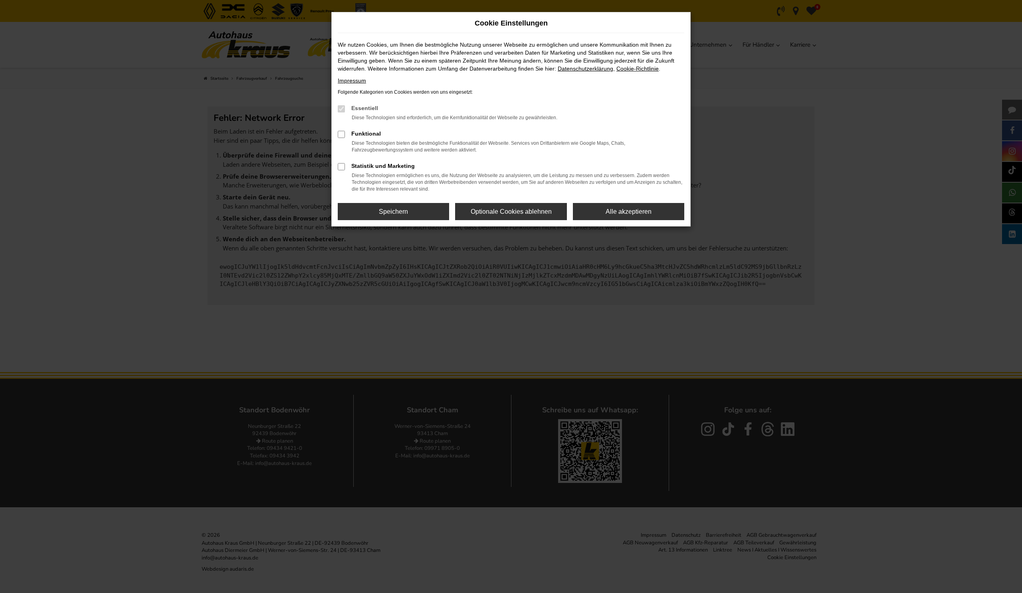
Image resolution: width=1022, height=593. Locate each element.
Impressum (352, 80)
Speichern (393, 211)
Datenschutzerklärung (585, 68)
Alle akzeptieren (629, 211)
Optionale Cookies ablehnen (511, 211)
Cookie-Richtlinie (637, 68)
